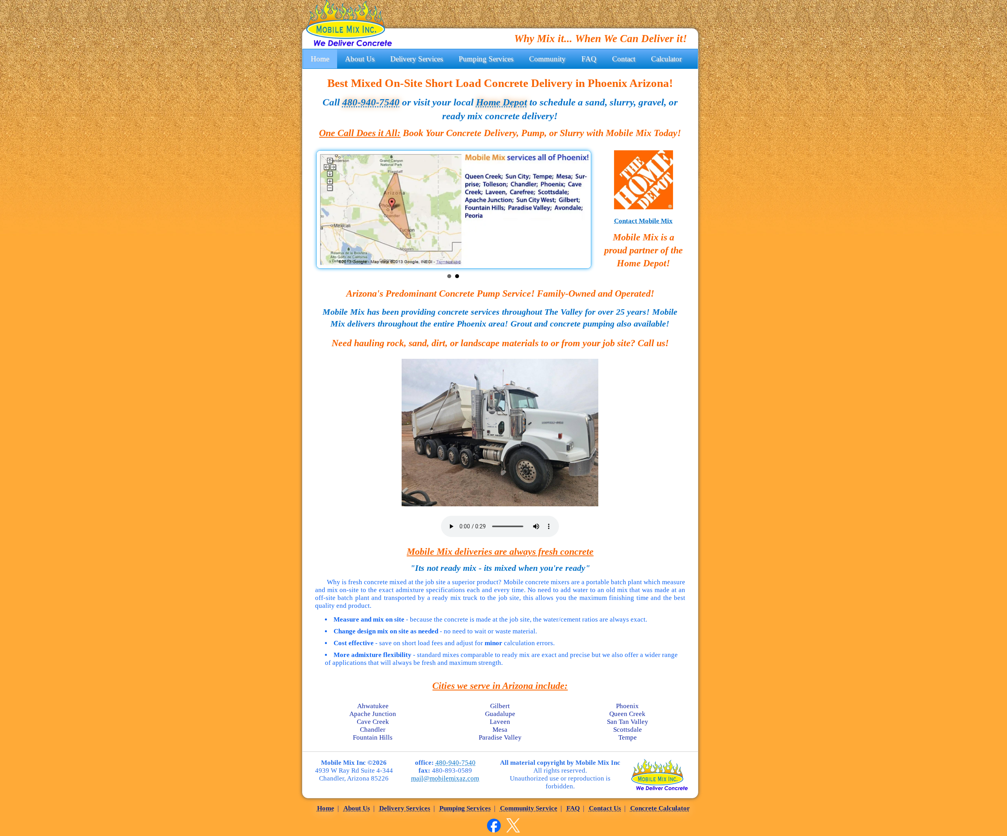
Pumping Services (486, 59)
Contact (623, 59)
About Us (359, 59)
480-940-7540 (371, 102)
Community (547, 59)
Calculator (666, 59)
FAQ (588, 59)
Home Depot (501, 102)
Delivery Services (416, 59)
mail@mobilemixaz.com (445, 778)
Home (320, 59)
